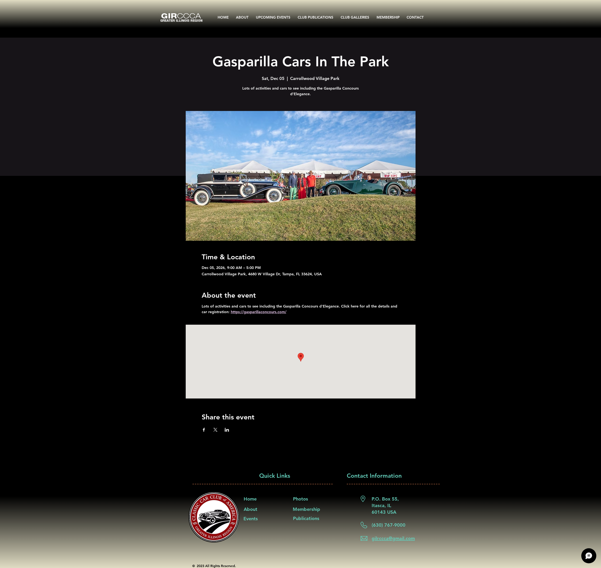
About (250, 509)
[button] (315, 17)
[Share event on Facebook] (204, 430)
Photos (300, 499)
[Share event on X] (215, 430)
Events (250, 518)
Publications (306, 518)
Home (250, 499)
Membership (306, 509)
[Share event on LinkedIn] (227, 430)
